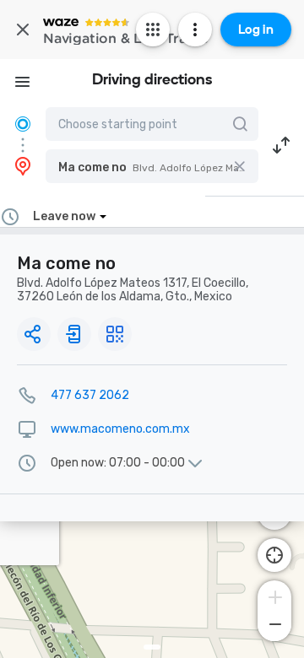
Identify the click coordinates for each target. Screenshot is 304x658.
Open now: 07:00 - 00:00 (118, 463)
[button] (152, 166)
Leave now (64, 216)
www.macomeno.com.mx (120, 429)
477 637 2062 (90, 395)
